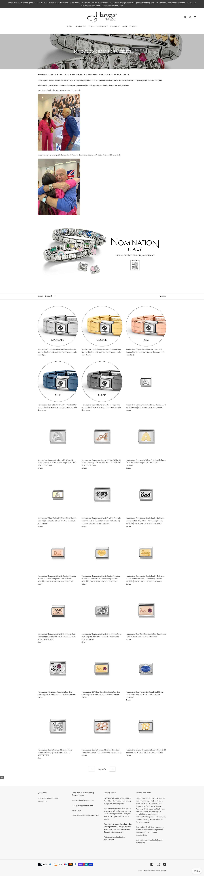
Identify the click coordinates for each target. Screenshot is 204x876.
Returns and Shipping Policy (48, 798)
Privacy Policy (42, 801)
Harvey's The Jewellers (148, 871)
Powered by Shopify (160, 871)
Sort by (40, 296)
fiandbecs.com (109, 839)
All (2, 777)
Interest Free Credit (149, 840)
